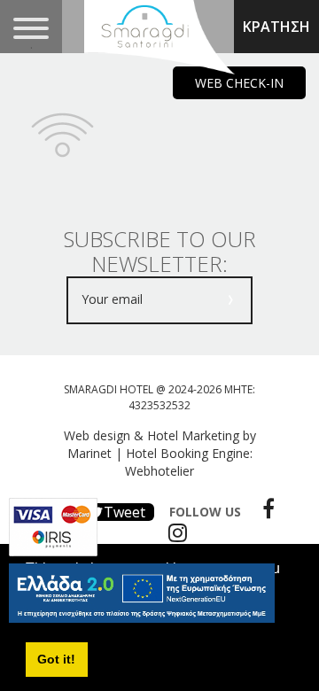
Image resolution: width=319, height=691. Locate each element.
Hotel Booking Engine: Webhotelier (189, 462)
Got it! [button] (56, 659)
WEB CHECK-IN (239, 82)
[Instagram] (173, 532)
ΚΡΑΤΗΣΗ (276, 26)
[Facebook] (264, 508)
